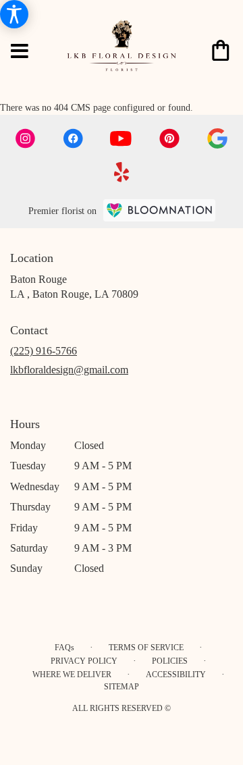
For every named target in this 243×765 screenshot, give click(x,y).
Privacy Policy (84, 661)
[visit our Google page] (217, 138)
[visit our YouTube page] (121, 139)
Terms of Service (146, 647)
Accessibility (176, 674)
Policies (170, 661)
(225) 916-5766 (43, 351)
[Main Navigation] (19, 52)
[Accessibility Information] (14, 14)
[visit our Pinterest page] (169, 138)
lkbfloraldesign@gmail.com (69, 369)
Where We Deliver (71, 674)
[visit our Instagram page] (25, 138)
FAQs (64, 647)
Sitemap (121, 686)
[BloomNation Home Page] (159, 210)
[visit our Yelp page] (122, 172)
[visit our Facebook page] (73, 138)
